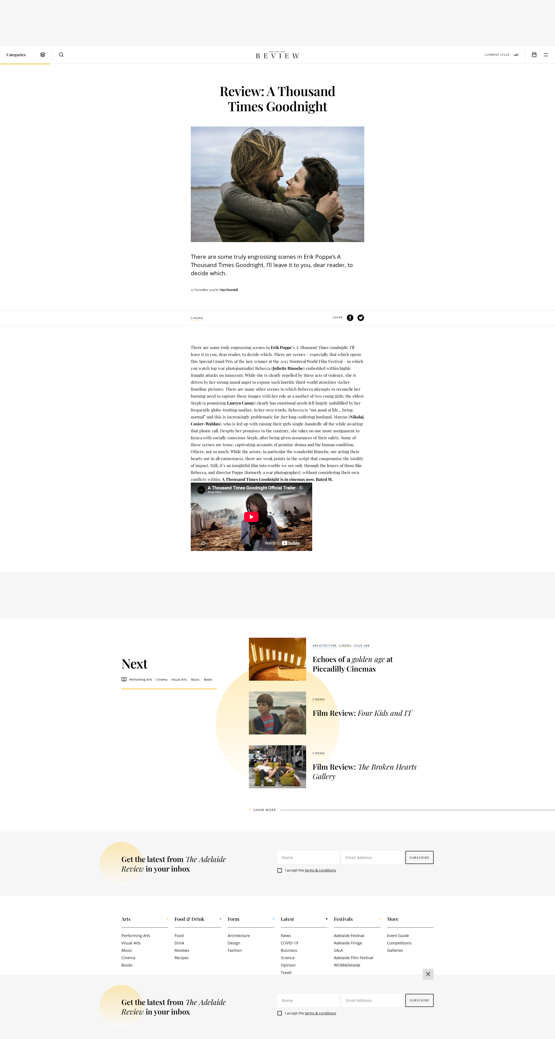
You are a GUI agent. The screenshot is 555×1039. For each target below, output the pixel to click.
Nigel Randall (228, 290)
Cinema (197, 318)
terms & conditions (320, 870)
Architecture (325, 645)
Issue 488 (362, 645)
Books (208, 679)
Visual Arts (179, 679)
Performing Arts (140, 679)
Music (195, 679)
